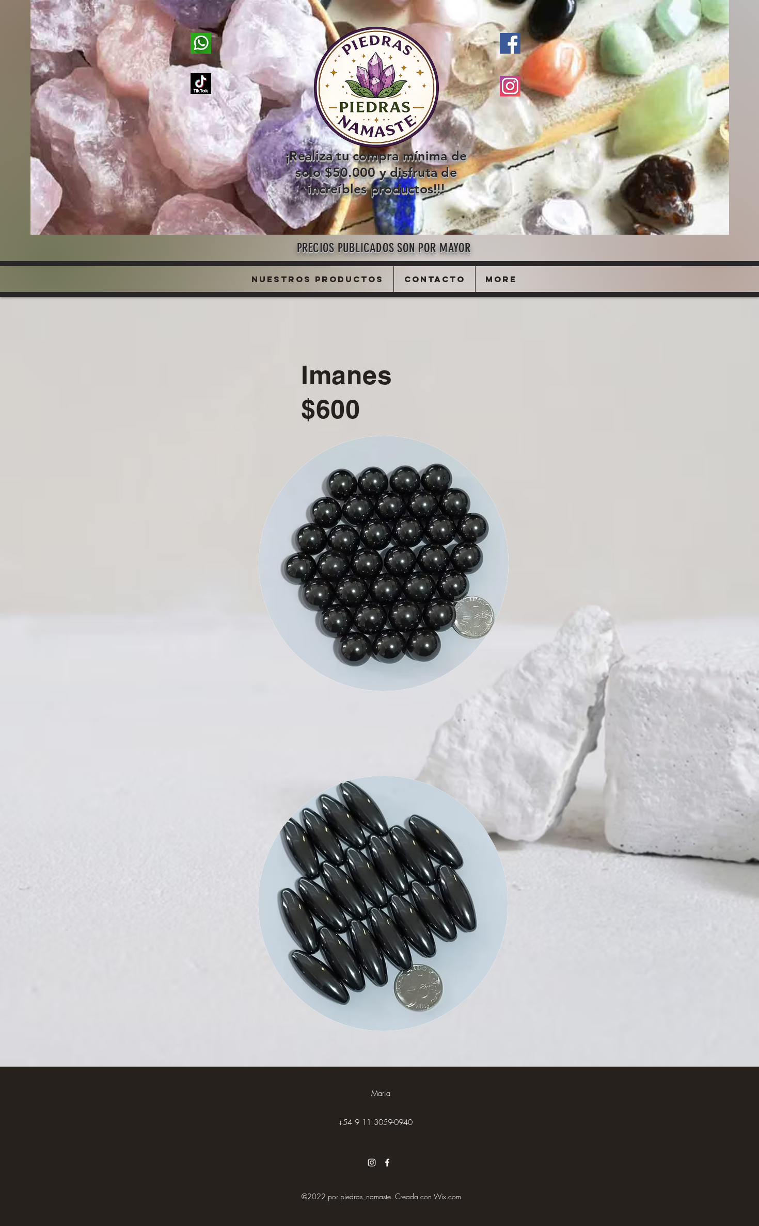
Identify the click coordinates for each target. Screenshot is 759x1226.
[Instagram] (372, 1162)
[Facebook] (387, 1162)
